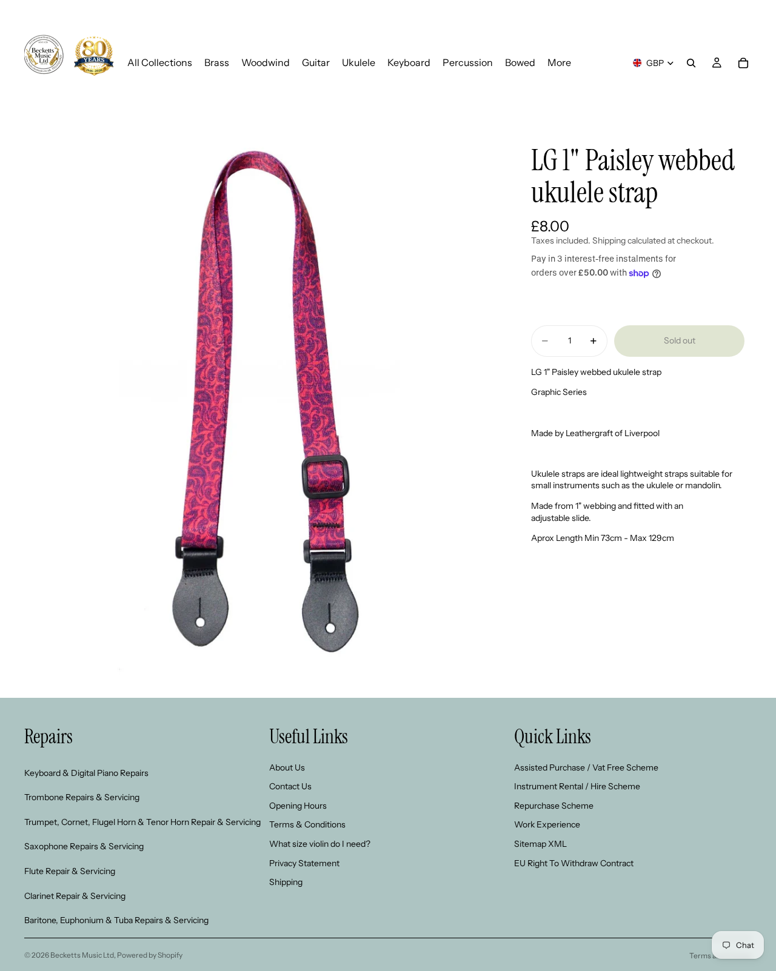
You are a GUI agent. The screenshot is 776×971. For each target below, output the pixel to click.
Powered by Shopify (149, 954)
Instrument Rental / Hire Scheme (577, 786)
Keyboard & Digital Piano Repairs (86, 772)
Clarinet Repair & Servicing (74, 895)
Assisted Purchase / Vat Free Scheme (586, 767)
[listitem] (559, 62)
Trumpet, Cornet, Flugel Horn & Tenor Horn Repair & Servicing (142, 822)
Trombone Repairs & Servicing (81, 797)
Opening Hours (298, 805)
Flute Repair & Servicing (69, 871)
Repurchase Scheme (554, 805)
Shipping (286, 882)
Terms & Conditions (307, 824)
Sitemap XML (540, 843)
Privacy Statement (304, 862)
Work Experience (547, 824)
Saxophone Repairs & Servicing (84, 846)
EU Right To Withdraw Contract (574, 862)
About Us (287, 767)
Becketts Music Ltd (82, 954)
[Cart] (743, 63)
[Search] (691, 63)
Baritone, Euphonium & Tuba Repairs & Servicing (116, 920)
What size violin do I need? (319, 843)
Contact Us (290, 786)
